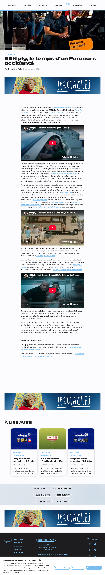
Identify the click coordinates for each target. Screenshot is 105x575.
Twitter (49, 356)
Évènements (42, 495)
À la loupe (39, 489)
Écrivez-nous (46, 540)
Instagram (39, 356)
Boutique (18, 552)
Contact (58, 5)
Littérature (44, 501)
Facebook (27, 356)
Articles (28, 5)
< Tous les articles (15, 46)
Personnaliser (61, 568)
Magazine (43, 5)
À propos (12, 5)
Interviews (63, 495)
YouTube (79, 354)
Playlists (62, 501)
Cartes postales (61, 489)
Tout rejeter (77, 568)
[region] (52, 566)
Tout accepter (94, 568)
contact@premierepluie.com (53, 554)
